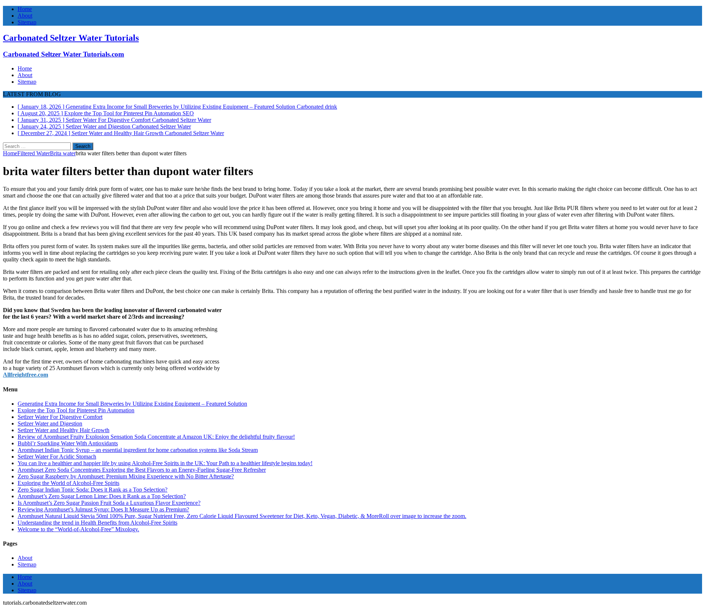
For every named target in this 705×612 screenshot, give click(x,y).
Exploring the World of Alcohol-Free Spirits (68, 483)
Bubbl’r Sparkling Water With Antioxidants (68, 443)
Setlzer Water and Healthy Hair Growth (63, 430)
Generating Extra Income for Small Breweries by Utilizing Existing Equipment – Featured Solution (132, 404)
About (25, 15)
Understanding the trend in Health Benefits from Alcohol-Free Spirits (97, 522)
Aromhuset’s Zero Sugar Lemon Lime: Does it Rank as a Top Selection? (102, 496)
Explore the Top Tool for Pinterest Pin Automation (76, 410)
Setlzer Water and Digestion (50, 423)
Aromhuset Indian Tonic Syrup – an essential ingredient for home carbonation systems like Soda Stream (138, 450)
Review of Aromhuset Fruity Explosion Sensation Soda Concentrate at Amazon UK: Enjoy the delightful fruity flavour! (156, 437)
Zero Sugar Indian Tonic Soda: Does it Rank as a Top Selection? (92, 489)
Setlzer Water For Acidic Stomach (57, 456)
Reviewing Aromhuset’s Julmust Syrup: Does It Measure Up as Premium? (103, 509)
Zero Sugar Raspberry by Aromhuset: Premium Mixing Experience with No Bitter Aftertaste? (126, 476)
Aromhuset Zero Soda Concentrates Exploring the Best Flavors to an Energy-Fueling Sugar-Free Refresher (142, 470)
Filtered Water (33, 153)
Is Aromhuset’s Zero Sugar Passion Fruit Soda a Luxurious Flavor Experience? (109, 503)
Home (25, 9)
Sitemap (27, 22)
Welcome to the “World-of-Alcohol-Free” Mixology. (78, 529)
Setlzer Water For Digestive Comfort (60, 417)
